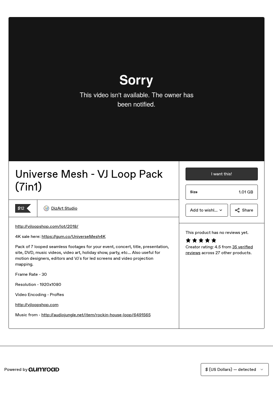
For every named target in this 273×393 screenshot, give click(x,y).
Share (247, 210)
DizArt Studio (64, 208)
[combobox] (207, 210)
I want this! (221, 173)
